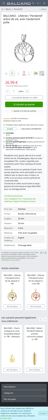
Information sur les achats (10, 260)
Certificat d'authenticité (13, 196)
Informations (9, 386)
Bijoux (8, 9)
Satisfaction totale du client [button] (12, 121)
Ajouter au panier (25, 104)
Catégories (8, 393)
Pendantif (18, 9)
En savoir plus (6, 418)
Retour (44, 9)
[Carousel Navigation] (43, 319)
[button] (24, 48)
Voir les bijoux (12, 306)
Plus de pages (10, 399)
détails (8, 135)
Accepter (42, 413)
